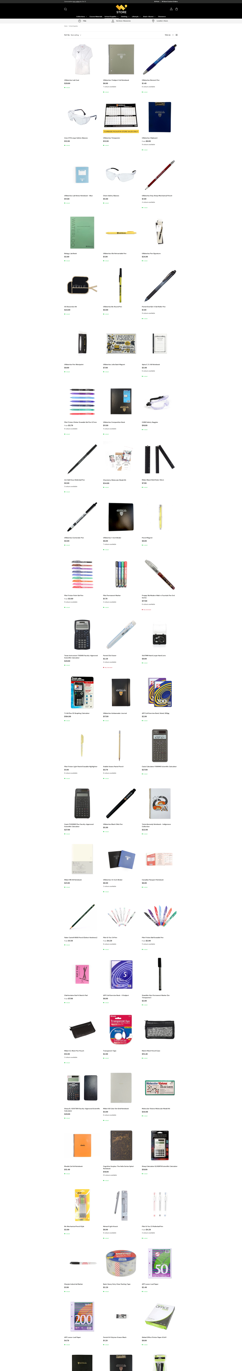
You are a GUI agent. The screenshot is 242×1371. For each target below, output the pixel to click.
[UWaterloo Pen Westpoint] (82, 344)
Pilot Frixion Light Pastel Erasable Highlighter (80, 767)
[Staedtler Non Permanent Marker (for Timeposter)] (160, 974)
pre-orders (76, 1)
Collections (80, 17)
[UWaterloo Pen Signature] (160, 233)
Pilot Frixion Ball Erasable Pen (152, 938)
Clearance (162, 17)
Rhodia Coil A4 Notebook (73, 1166)
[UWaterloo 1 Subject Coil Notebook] (121, 59)
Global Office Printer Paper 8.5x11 (154, 1337)
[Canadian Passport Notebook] (160, 859)
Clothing (124, 17)
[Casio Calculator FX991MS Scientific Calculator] (160, 746)
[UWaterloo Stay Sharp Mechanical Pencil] (160, 175)
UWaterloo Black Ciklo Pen (113, 824)
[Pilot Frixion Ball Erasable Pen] (160, 917)
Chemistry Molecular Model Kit (114, 480)
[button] (177, 9)
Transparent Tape (109, 1051)
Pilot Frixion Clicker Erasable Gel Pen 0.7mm (80, 422)
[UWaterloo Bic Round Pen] (121, 286)
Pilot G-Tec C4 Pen (110, 938)
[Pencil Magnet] (160, 517)
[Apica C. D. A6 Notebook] (160, 344)
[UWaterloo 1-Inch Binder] (121, 517)
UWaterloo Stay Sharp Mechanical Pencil (157, 196)
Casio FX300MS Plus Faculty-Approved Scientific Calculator (78, 825)
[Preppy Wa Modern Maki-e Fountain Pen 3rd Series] (160, 575)
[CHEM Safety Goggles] (160, 401)
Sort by (67, 35)
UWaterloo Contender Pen (74, 538)
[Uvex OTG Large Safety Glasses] (82, 117)
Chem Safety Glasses (111, 196)
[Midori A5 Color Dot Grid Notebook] (121, 1088)
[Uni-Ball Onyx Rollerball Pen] (82, 459)
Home (65, 26)
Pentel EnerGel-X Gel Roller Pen (154, 307)
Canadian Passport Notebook (153, 880)
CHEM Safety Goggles (150, 422)
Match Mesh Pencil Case (151, 1051)
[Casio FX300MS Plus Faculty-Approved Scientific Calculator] (82, 803)
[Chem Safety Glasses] (121, 175)
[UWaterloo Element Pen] (160, 59)
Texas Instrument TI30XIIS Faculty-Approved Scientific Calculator (81, 657)
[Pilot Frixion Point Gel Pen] (82, 575)
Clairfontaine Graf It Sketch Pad (76, 995)
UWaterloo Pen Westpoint (73, 364)
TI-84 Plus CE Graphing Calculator (77, 713)
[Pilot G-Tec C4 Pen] (121, 917)
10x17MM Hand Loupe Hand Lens (154, 656)
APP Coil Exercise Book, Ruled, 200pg (155, 713)
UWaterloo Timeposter (111, 138)
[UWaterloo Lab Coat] (82, 59)
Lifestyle (135, 17)
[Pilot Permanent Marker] (121, 575)
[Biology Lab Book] (82, 233)
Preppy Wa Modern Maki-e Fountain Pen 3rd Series (158, 596)
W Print (156, 1)
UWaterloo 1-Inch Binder (112, 538)
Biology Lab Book (70, 253)
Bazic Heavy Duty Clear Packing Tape (116, 1284)
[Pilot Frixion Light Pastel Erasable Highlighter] (82, 746)
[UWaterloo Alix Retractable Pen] (121, 233)
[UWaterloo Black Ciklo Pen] (121, 803)
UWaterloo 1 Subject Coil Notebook (116, 80)
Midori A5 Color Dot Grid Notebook (116, 1109)
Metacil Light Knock (110, 1226)
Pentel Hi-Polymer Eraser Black (114, 1337)
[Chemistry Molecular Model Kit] (121, 459)
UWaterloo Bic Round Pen (112, 307)
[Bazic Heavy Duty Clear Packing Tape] (121, 1263)
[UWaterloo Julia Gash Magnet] (121, 344)
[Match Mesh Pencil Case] (160, 1030)
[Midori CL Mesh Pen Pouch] (82, 1030)
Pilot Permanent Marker (112, 595)
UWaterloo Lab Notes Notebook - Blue (78, 196)
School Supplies (110, 17)
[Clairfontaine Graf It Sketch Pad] (82, 974)
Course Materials (96, 17)
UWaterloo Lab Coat (71, 80)
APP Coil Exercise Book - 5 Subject (116, 995)
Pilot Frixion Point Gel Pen (73, 595)
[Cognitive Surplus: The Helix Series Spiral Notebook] (121, 1145)
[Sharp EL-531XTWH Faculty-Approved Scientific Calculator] (82, 1088)
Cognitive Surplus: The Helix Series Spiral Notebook (118, 1167)
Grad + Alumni (148, 17)
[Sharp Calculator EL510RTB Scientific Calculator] (160, 1145)
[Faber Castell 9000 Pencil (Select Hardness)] (82, 917)
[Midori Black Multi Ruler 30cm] (160, 459)
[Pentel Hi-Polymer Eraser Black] (121, 1316)
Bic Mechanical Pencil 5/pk (74, 1226)
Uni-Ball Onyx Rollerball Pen (74, 480)
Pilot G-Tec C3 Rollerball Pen (152, 1226)
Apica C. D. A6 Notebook (151, 364)
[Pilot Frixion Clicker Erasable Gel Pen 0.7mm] (82, 401)
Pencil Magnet (147, 538)
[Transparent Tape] (121, 1030)
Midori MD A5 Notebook (73, 880)
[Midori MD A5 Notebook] (82, 859)
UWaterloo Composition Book (114, 422)
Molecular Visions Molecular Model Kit (156, 1109)
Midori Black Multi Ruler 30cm (153, 480)
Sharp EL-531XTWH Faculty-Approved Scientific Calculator (82, 1110)
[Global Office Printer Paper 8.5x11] (160, 1316)
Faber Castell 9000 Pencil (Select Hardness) (80, 938)
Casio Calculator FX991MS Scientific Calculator (159, 767)
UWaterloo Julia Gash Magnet (114, 364)
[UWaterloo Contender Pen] (82, 517)
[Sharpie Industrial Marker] (82, 1263)
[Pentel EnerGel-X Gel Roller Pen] (160, 286)
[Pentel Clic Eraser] (121, 635)
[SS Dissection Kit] (82, 286)
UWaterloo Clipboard (149, 138)
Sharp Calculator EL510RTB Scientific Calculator (159, 1166)
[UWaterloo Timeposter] (121, 117)
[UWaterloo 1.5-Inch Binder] (121, 859)
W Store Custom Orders (170, 1)
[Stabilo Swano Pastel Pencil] (121, 746)
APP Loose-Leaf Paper (150, 1284)
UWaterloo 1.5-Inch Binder (113, 880)
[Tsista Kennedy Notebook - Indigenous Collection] (160, 803)
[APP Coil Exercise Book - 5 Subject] (121, 974)
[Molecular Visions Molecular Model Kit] (160, 1088)
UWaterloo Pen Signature (151, 253)
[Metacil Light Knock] (121, 1205)
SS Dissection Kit (70, 307)
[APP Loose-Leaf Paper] (160, 1263)
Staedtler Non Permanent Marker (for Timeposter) (156, 996)
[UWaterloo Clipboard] (160, 117)
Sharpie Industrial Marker (73, 1284)
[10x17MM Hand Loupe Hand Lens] (160, 635)
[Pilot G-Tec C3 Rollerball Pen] (160, 1205)
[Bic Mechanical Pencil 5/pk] (82, 1205)
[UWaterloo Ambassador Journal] (121, 692)
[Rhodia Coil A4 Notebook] (82, 1145)
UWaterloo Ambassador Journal (115, 713)
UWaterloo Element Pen (150, 80)
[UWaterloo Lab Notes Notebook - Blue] (82, 175)
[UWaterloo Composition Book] (121, 401)
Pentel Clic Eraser (109, 656)
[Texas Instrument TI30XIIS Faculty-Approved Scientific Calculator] (82, 635)
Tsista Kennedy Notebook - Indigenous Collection (156, 825)
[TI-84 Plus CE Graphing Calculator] (82, 692)
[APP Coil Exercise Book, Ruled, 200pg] (160, 692)
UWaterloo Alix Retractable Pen (114, 253)
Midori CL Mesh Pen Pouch (74, 1051)
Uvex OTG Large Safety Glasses (76, 138)
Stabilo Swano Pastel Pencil (113, 767)
